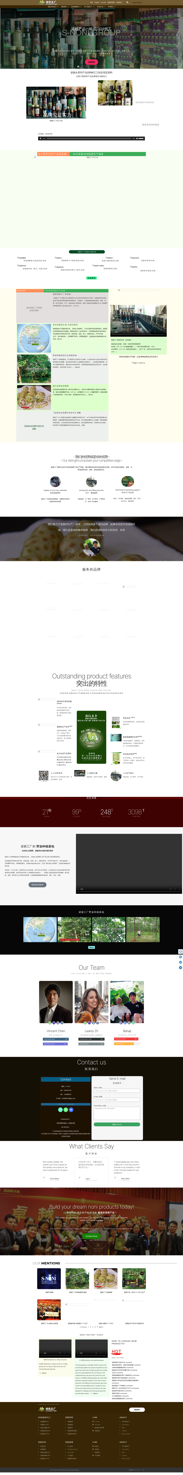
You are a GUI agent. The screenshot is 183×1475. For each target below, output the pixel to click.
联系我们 (111, 6)
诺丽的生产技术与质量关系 (134, 1323)
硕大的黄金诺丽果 (61, 386)
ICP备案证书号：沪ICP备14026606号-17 (136, 1469)
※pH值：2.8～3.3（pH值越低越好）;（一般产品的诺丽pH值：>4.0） (133, 346)
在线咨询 (119, 2)
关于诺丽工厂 (88, 6)
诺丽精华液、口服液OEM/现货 (115, 124)
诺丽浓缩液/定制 (148, 260)
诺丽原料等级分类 (117, 1391)
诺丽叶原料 (115, 1393)
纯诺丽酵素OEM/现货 (108, 102)
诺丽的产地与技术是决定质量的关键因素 (125, 1380)
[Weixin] (49, 1023)
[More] (77, 367)
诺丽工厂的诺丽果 (106, 1292)
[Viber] (53, 1023)
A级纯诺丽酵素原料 (118, 1398)
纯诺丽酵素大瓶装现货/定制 (35, 261)
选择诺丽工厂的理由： (63, 294)
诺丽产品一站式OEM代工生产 (134, 1292)
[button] (127, 2)
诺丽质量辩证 (75, 6)
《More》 (44, 1373)
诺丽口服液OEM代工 (106, 1323)
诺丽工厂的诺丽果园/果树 (78, 1292)
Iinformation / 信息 (100, 1105)
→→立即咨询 (56, 773)
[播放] (41, 138)
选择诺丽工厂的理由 (118, 1386)
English (97, 2)
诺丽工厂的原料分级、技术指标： (122, 340)
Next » (101, 1327)
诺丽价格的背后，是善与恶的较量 (122, 1365)
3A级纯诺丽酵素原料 (118, 1367)
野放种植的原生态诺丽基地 (65, 355)
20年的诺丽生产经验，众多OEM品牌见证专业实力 (138, 357)
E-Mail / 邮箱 (98, 1096)
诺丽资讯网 (111, 2)
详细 (83, 425)
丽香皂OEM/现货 (150, 124)
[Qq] (58, 1023)
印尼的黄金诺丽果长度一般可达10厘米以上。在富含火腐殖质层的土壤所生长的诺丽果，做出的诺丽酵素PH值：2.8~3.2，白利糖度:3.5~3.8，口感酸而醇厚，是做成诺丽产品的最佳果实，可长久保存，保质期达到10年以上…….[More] (80, 392)
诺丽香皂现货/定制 (148, 271)
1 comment (128, 1362)
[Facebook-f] (62, 1023)
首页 (91, 2)
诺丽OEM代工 (52, 6)
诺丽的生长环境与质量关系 (120, 1370)
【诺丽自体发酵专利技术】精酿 (67, 413)
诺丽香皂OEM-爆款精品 (119, 1378)
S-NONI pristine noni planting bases (91, 1360)
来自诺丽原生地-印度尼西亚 (65, 325)
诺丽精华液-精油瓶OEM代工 (78, 1323)
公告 (113, 1373)
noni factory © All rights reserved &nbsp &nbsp (64, 1470)
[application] (91, 138)
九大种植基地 (116, 1396)
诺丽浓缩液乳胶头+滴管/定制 (73, 270)
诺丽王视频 (49, 1292)
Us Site (103, 2)
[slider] (141, 138)
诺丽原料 (64, 6)
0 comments (129, 1367)
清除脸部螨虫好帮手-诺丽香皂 (121, 1375)
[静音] (137, 138)
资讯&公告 (100, 6)
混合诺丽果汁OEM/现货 (144, 102)
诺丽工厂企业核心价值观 (49, 1323)
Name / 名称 (98, 1087)
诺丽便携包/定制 (110, 268)
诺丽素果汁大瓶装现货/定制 (72, 260)
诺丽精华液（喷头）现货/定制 (35, 269)
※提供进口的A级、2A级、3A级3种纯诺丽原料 (125, 344)
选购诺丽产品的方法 (118, 1362)
